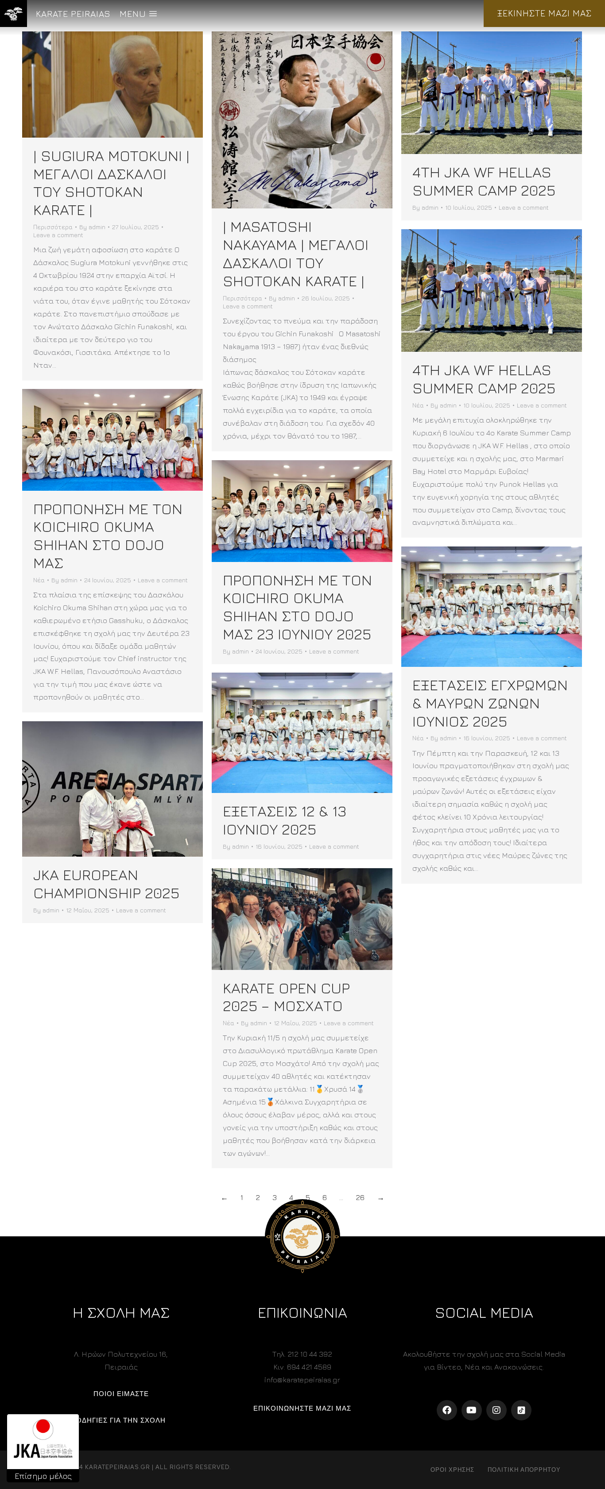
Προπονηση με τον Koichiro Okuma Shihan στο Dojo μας (107, 535)
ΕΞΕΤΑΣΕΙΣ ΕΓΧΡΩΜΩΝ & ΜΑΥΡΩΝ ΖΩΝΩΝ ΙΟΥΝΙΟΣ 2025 (490, 703)
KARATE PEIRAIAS (73, 13)
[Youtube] (472, 1410)
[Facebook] (447, 1410)
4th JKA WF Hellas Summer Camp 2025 (483, 181)
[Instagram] (496, 1410)
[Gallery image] (491, 92)
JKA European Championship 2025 (106, 883)
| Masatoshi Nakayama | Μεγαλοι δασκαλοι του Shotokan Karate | (295, 253)
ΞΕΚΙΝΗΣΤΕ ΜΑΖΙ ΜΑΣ (544, 13)
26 (360, 1197)
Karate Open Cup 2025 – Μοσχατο (286, 997)
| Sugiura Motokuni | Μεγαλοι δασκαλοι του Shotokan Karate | (111, 182)
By (92, 227)
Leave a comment (58, 235)
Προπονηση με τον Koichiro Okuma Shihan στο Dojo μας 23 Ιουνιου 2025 (297, 607)
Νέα (418, 405)
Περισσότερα (53, 227)
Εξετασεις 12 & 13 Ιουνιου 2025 (284, 820)
